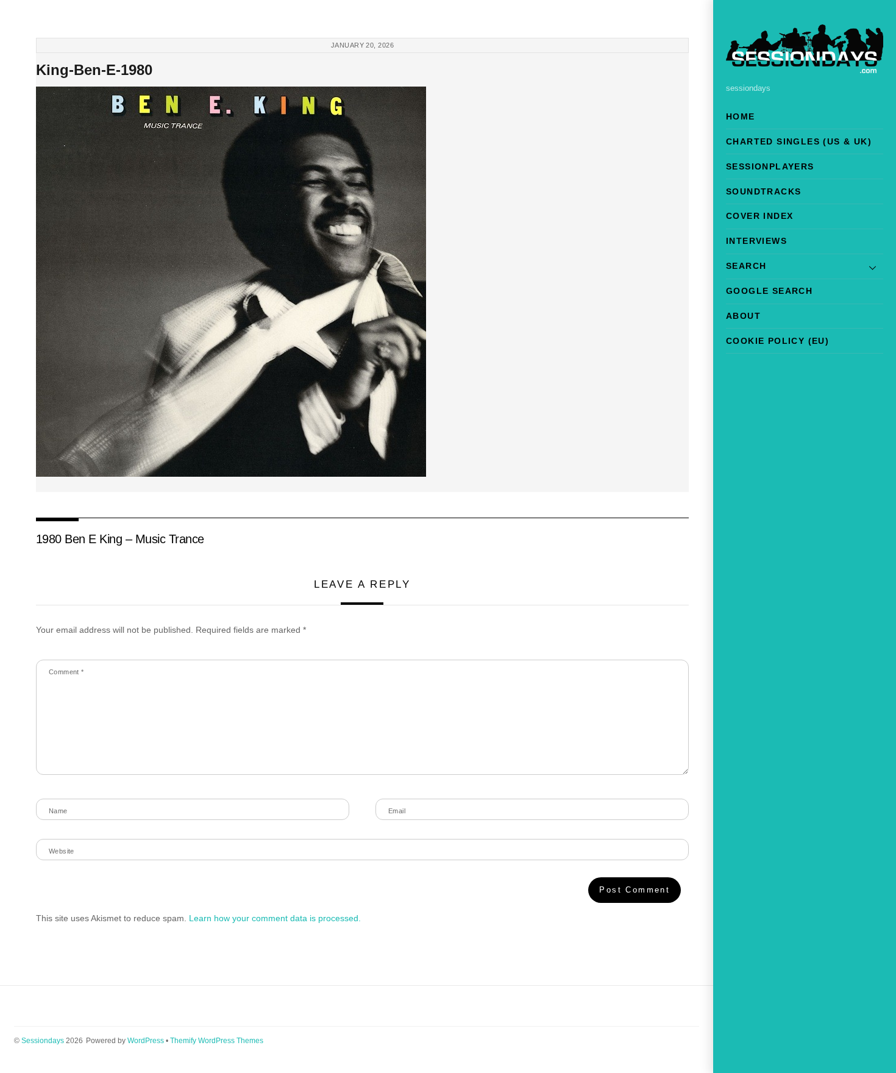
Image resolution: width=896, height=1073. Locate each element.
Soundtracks (763, 191)
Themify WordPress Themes (216, 1040)
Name (58, 811)
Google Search (769, 291)
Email (396, 811)
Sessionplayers (770, 166)
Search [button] (746, 266)
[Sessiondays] (804, 68)
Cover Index (759, 216)
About (743, 316)
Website (61, 851)
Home (740, 116)
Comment (66, 672)
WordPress (145, 1040)
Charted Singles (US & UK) (799, 141)
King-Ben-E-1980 (94, 70)
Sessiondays (42, 1040)
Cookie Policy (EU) (777, 341)
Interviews (756, 241)
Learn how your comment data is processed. (275, 918)
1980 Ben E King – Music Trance (120, 539)
